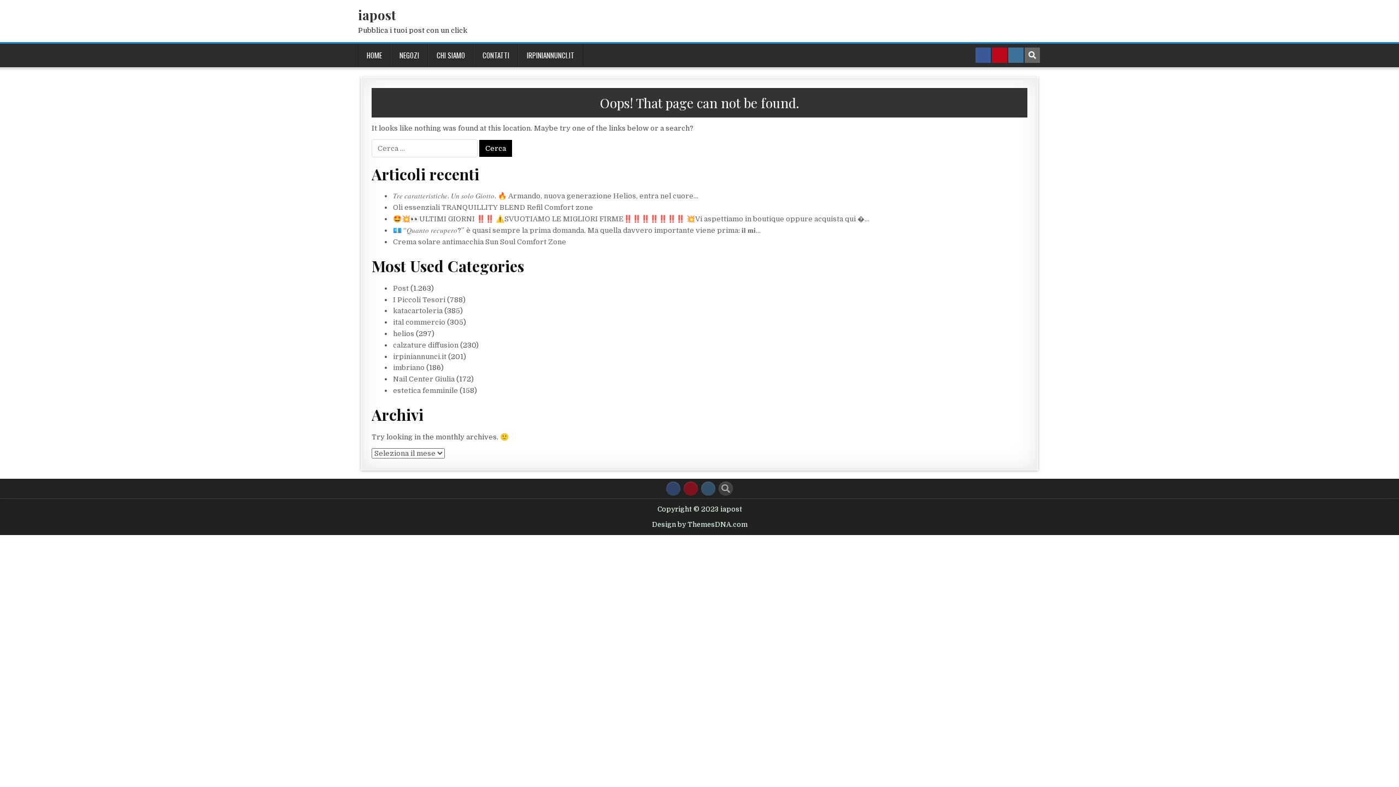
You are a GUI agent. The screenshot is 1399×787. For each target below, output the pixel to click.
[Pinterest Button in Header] (999, 55)
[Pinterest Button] (691, 488)
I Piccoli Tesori (419, 300)
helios (403, 334)
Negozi (409, 55)
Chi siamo (451, 55)
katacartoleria (418, 311)
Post (401, 288)
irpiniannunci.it (550, 55)
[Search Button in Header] (1032, 55)
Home (374, 55)
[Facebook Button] (673, 488)
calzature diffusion (426, 345)
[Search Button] (726, 488)
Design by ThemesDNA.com (700, 524)
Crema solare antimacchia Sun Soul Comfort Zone (479, 242)
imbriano (409, 367)
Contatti (496, 55)
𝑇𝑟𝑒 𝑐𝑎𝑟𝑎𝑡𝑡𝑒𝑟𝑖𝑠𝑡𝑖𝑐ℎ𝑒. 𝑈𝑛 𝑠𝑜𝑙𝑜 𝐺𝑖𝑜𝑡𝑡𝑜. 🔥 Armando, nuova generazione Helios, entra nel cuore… (545, 196)
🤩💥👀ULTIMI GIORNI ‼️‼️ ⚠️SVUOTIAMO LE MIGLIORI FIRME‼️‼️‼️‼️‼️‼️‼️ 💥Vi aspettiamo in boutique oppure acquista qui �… (631, 219)
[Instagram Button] (708, 488)
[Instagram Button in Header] (1016, 55)
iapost (377, 15)
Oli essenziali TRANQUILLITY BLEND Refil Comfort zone (493, 207)
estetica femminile (425, 390)
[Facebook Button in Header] (983, 55)
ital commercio (419, 322)
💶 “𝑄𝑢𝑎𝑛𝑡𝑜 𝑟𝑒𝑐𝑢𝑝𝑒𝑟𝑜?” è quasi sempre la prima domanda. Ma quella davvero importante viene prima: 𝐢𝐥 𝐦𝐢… (577, 230)
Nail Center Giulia (424, 379)
